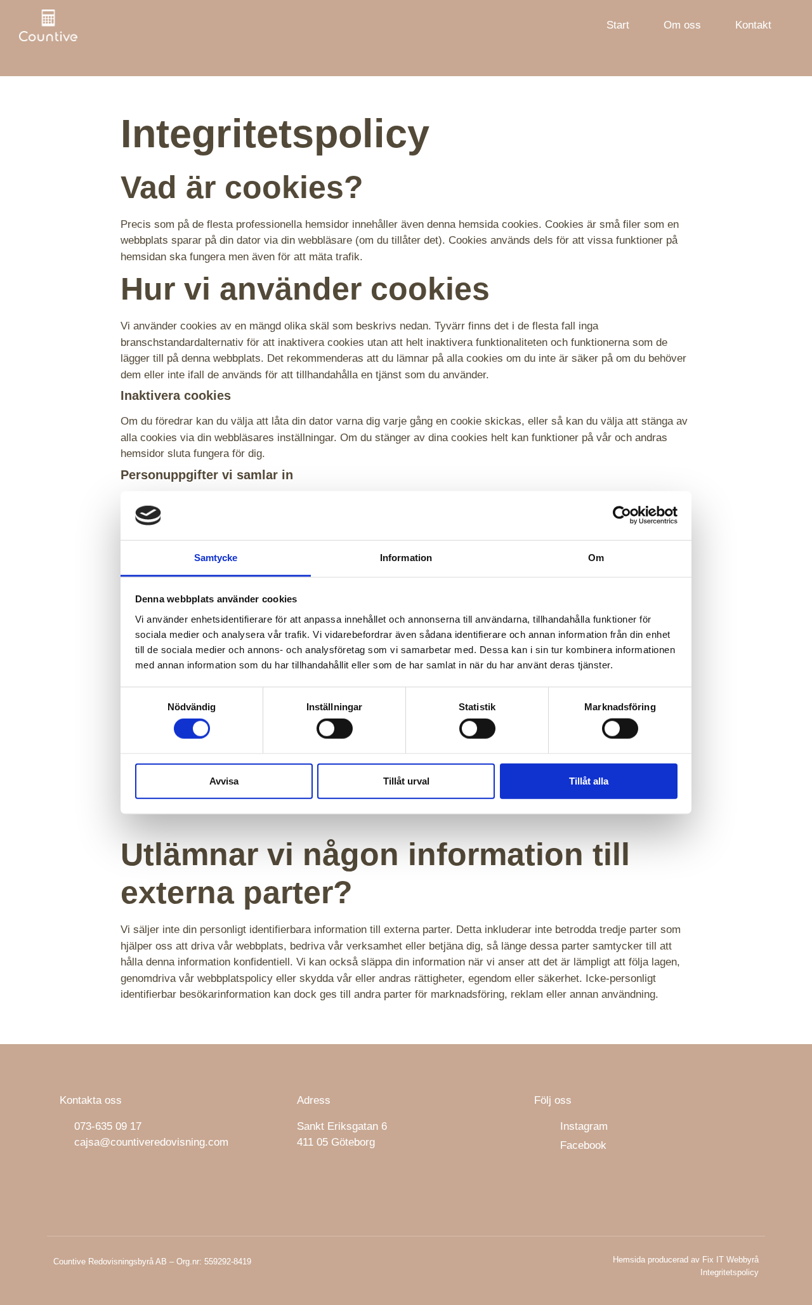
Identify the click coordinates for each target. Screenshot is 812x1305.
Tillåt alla (588, 780)
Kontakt (753, 25)
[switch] (335, 729)
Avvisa (224, 780)
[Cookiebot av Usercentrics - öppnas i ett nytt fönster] (622, 515)
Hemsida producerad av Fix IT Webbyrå (686, 1259)
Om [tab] (596, 557)
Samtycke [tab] (216, 557)
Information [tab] (406, 557)
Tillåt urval (406, 780)
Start (617, 25)
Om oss (682, 25)
